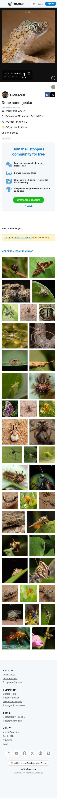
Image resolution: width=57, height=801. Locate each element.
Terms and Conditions (34, 772)
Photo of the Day (11, 697)
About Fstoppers (11, 732)
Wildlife (6, 138)
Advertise (7, 739)
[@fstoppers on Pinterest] (40, 753)
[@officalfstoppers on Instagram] (8, 753)
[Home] (16, 4)
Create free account (28, 200)
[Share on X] (52, 94)
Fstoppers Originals (12, 682)
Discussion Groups (12, 701)
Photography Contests (14, 705)
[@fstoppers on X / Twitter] (32, 753)
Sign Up (51, 3)
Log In (40, 3)
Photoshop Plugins (12, 720)
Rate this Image (12, 73)
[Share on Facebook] (47, 94)
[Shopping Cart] (33, 3)
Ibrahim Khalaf (17, 94)
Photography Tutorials (14, 716)
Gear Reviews (10, 678)
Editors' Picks (9, 693)
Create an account (23, 237)
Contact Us (8, 736)
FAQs (6, 743)
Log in (29, 205)
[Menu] (3, 4)
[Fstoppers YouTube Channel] (16, 753)
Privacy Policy (19, 772)
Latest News (9, 674)
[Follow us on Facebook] (24, 753)
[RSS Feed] (48, 753)
